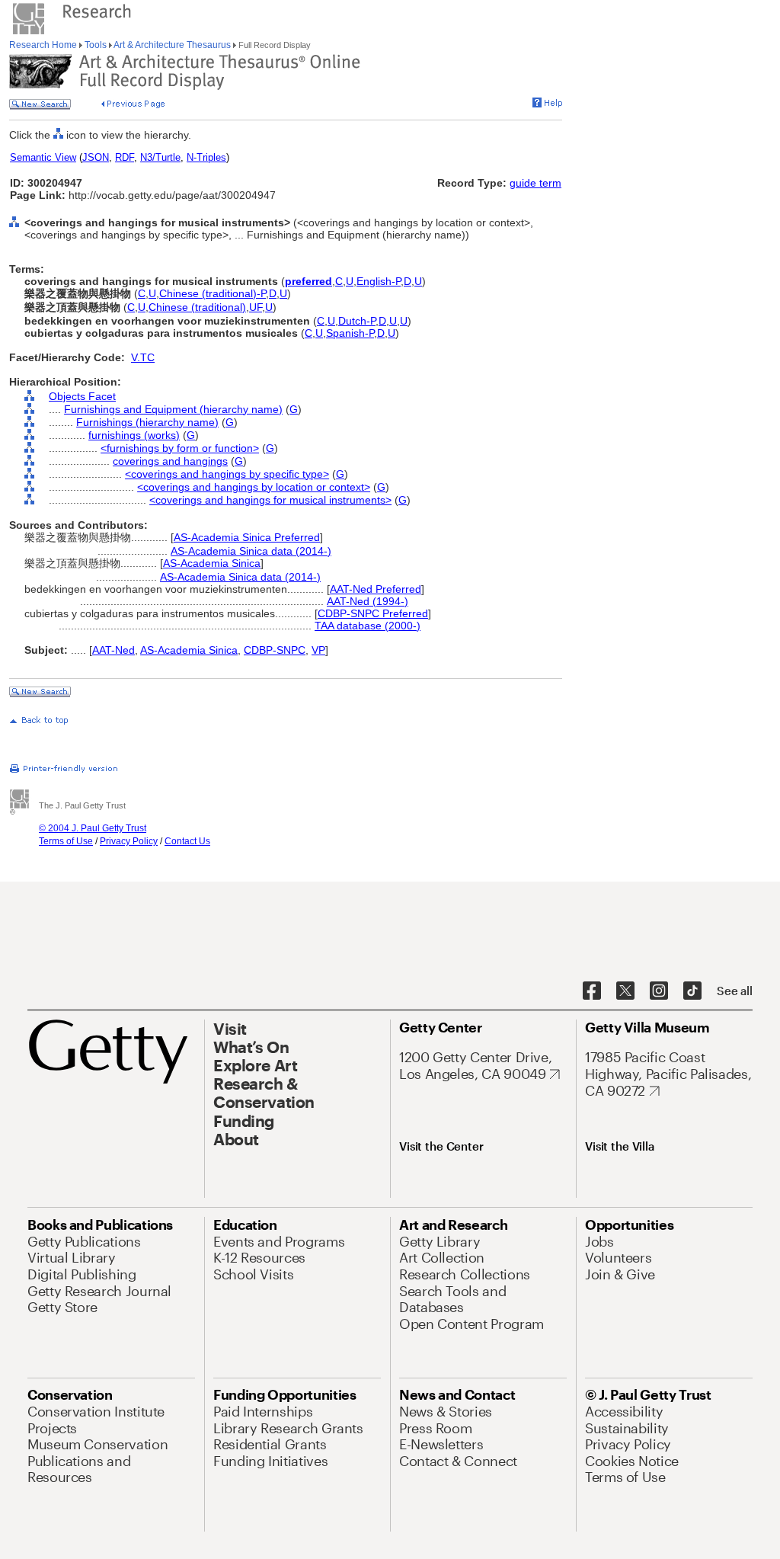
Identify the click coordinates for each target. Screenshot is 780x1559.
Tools (95, 45)
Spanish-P (350, 333)
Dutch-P (357, 321)
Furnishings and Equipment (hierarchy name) (173, 409)
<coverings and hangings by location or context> (253, 487)
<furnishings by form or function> (180, 448)
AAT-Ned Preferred (375, 589)
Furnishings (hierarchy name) (147, 422)
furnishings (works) (134, 435)
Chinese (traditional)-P (212, 293)
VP (318, 650)
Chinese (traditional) (197, 307)
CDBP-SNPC (274, 650)
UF (255, 307)
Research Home (44, 45)
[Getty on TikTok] (692, 991)
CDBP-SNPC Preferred (373, 613)
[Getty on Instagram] (659, 991)
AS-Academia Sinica (212, 563)
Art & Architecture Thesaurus (172, 45)
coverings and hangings (170, 461)
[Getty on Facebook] (592, 991)
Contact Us (187, 841)
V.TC (143, 357)
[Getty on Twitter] (625, 991)
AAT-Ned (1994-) (367, 601)
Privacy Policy (129, 841)
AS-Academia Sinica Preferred (247, 537)
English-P (378, 281)
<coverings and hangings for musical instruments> (270, 500)
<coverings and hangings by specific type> (227, 474)
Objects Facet (82, 396)
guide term (535, 183)
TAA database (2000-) (367, 625)
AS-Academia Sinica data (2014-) (251, 551)
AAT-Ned (113, 650)
